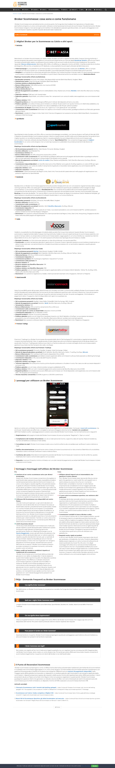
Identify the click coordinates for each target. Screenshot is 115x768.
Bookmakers (54, 9)
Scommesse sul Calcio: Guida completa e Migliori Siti (35, 693)
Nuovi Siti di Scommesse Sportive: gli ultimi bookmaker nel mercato (40, 698)
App (81, 9)
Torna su (58, 707)
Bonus (64, 9)
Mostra (96, 34)
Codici (43, 9)
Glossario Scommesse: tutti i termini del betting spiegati (36, 687)
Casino (35, 9)
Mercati (74, 9)
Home (15, 13)
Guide (89, 9)
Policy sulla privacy (85, 765)
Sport (26, 9)
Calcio (17, 9)
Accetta (95, 766)
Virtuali (98, 9)
